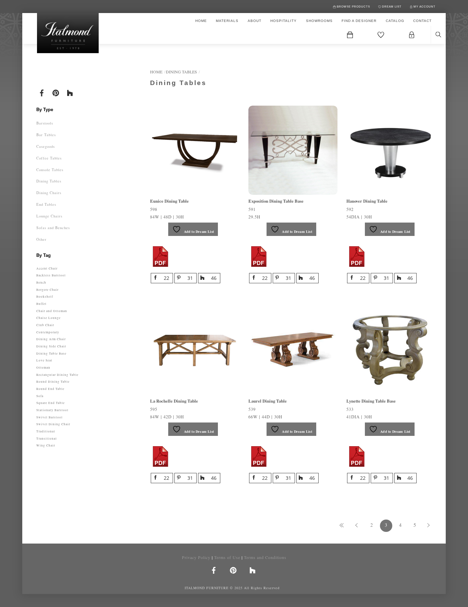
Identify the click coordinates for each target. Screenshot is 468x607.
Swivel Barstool (49, 417)
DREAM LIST (391, 6)
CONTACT (422, 21)
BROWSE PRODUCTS (353, 6)
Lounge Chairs (49, 215)
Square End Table (50, 403)
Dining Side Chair (51, 346)
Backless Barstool (51, 275)
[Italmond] (68, 34)
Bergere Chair (47, 289)
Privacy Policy (196, 557)
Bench (41, 282)
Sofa (40, 396)
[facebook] (41, 92)
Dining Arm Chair (51, 339)
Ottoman (43, 367)
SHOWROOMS (319, 21)
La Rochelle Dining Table (174, 401)
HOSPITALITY (283, 21)
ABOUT (254, 21)
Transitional (46, 438)
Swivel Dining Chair (53, 424)
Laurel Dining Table (267, 401)
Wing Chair (45, 445)
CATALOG (395, 21)
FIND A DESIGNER (359, 21)
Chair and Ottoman (51, 311)
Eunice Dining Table (169, 201)
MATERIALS (227, 21)
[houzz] (69, 92)
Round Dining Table (53, 381)
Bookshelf (44, 296)
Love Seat (44, 360)
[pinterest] (55, 92)
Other (41, 239)
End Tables (46, 204)
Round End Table (50, 388)
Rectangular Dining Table (57, 374)
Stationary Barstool (52, 410)
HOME (201, 21)
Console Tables (49, 169)
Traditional (45, 431)
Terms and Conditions (265, 557)
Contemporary (47, 332)
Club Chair (45, 325)
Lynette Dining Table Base (371, 401)
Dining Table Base (51, 353)
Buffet (41, 303)
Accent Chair (47, 268)
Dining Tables (181, 71)
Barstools (44, 123)
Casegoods (45, 146)
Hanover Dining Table (366, 201)
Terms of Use (227, 557)
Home (156, 71)
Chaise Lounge (48, 318)
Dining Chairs (48, 192)
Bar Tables (46, 134)
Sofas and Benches (53, 227)
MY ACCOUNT (423, 6)
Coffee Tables (49, 157)
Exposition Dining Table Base (276, 201)
